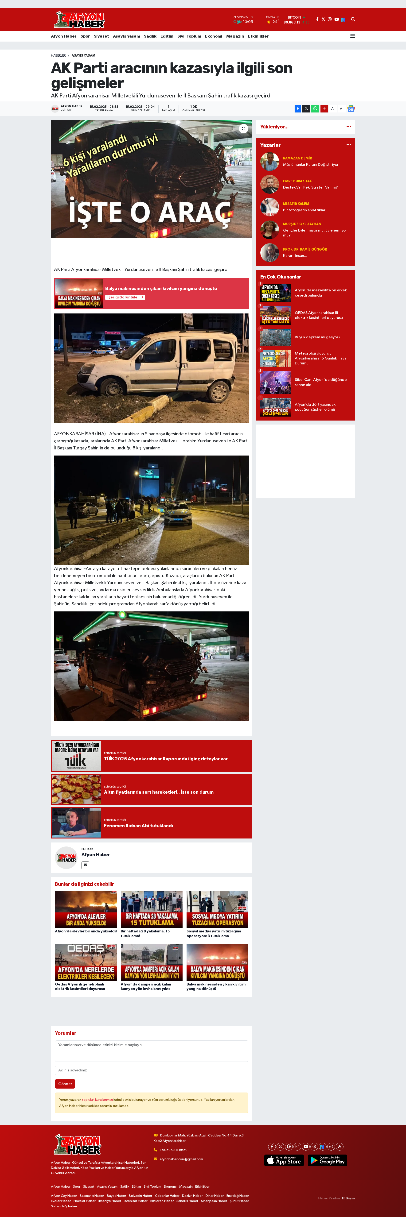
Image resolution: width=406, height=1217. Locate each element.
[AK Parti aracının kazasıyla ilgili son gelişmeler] (151, 179)
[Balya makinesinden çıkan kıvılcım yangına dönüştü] (217, 963)
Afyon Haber (64, 36)
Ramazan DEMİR (297, 158)
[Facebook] (272, 1147)
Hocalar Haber (85, 1201)
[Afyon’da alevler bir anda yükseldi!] (86, 910)
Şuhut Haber (239, 1201)
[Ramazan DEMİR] (269, 161)
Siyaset (101, 36)
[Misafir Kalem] (269, 207)
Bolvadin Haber (140, 1196)
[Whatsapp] (331, 1147)
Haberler (58, 55)
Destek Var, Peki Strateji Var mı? (310, 187)
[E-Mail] (85, 865)
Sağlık (150, 36)
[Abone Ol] (351, 108)
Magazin (235, 36)
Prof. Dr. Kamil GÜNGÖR (305, 249)
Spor (85, 36)
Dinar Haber (215, 1196)
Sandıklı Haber (187, 1201)
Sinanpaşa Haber (214, 1201)
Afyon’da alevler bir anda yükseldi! (86, 931)
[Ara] (353, 20)
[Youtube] (306, 1147)
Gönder (65, 1084)
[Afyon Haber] (66, 858)
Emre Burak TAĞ (297, 181)
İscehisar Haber (136, 1201)
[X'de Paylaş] (306, 108)
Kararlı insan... (295, 256)
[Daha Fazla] (324, 108)
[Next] (323, 1147)
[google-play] (327, 1160)
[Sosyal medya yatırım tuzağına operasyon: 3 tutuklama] (217, 910)
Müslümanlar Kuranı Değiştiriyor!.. (312, 165)
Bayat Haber (116, 1196)
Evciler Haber (61, 1201)
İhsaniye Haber (109, 1201)
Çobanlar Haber (167, 1196)
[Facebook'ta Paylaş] (298, 108)
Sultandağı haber (64, 1206)
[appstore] (284, 1160)
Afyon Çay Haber (64, 1196)
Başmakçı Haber (92, 1196)
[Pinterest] (289, 1147)
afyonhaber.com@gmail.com (181, 1159)
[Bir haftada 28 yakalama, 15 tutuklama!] (152, 910)
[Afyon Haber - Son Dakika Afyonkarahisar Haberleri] (79, 19)
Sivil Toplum (189, 36)
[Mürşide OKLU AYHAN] (269, 230)
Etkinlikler (258, 36)
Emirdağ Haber (237, 1196)
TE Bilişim (348, 1198)
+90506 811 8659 (173, 1150)
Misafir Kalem (296, 204)
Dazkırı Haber (192, 1196)
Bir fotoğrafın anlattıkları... (306, 210)
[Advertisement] (305, 461)
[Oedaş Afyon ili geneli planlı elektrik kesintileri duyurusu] (86, 963)
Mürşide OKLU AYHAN (302, 224)
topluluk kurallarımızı (97, 1099)
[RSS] (340, 1147)
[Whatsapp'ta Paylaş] (315, 108)
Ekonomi (213, 36)
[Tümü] (349, 127)
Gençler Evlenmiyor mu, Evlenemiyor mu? (315, 232)
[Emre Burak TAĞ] (269, 184)
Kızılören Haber (162, 1201)
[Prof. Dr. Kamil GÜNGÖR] (269, 253)
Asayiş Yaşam (126, 36)
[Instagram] (297, 1147)
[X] (280, 1147)
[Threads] (314, 1147)
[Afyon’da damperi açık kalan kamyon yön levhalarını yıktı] (152, 963)
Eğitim (166, 36)
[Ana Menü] (352, 36)
